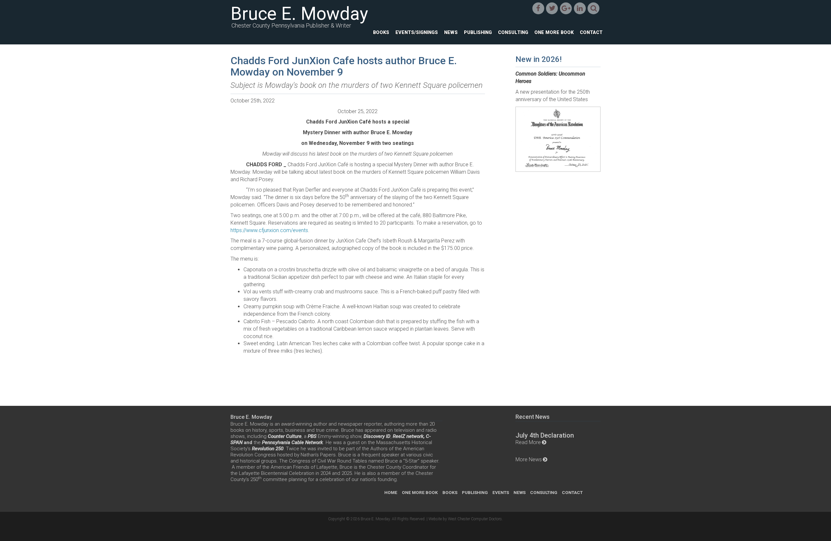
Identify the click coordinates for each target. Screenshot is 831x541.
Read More (528, 442)
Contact (591, 32)
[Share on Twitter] (552, 8)
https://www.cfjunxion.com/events (269, 230)
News (451, 32)
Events (500, 492)
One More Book (554, 32)
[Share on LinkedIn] (580, 8)
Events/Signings (416, 32)
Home (390, 492)
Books (381, 32)
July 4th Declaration (544, 435)
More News (528, 459)
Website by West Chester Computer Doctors (465, 519)
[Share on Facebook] (538, 8)
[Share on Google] (566, 8)
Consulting (513, 32)
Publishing (478, 32)
